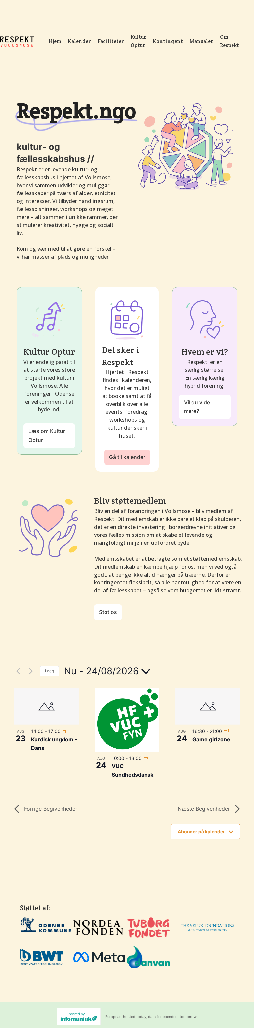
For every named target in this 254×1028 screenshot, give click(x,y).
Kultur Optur (138, 41)
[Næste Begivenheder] (31, 671)
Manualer (201, 41)
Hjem (55, 41)
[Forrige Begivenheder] (18, 671)
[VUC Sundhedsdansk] (127, 719)
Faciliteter (111, 41)
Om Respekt (229, 41)
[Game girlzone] (207, 706)
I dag (49, 670)
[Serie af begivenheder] (65, 731)
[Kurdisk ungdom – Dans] (46, 706)
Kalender (79, 41)
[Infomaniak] (79, 1016)
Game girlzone (211, 739)
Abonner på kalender (201, 831)
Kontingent (168, 41)
